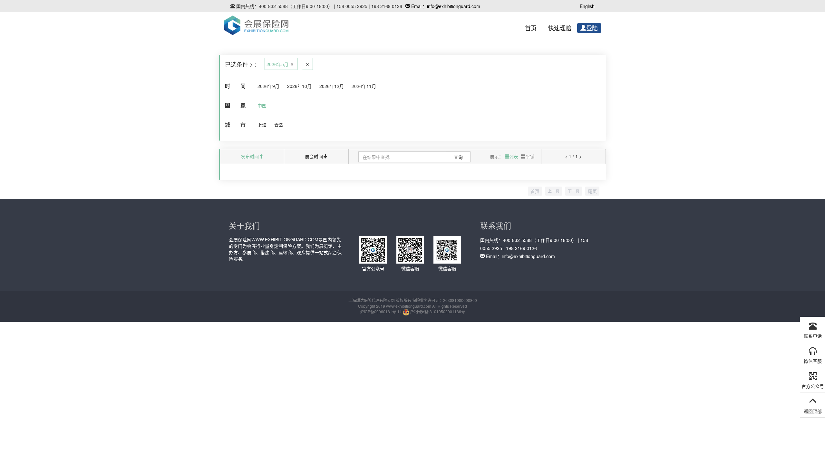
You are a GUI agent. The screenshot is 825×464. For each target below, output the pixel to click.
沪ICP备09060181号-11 (381, 311)
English (587, 6)
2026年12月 (331, 86)
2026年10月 (299, 86)
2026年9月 (268, 86)
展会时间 (314, 156)
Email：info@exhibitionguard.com (445, 6)
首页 (531, 28)
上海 (262, 124)
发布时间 (250, 156)
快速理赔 (559, 28)
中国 (262, 105)
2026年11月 (364, 86)
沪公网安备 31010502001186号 (437, 311)
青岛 (278, 124)
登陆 (592, 28)
